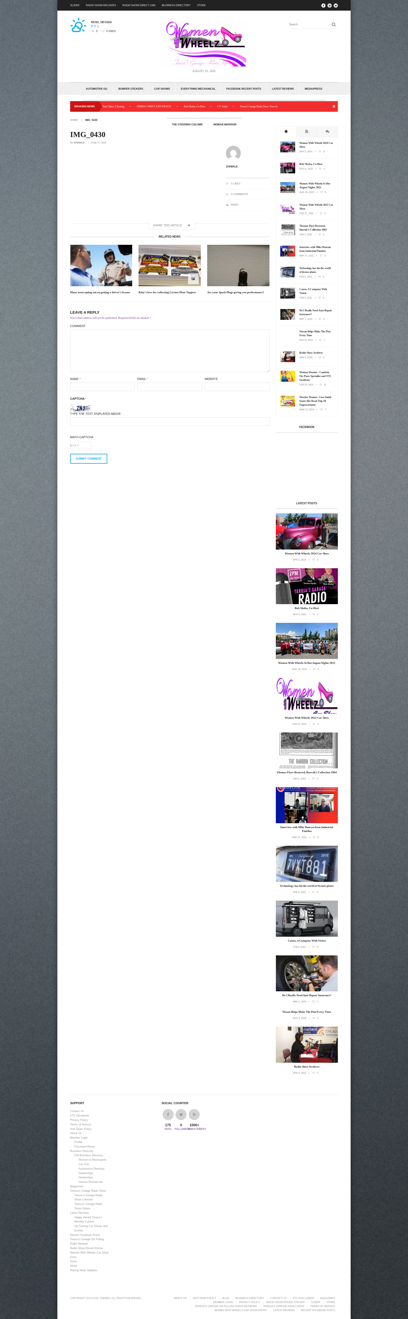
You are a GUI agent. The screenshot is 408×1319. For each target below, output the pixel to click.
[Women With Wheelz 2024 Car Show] (287, 151)
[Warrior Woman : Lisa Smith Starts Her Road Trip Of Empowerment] (287, 405)
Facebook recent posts (243, 88)
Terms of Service (80, 1124)
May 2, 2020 (305, 319)
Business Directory (176, 5)
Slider (74, 5)
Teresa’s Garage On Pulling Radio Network (226, 1306)
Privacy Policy (79, 1120)
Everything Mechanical (198, 88)
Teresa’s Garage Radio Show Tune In (197, 106)
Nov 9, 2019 (306, 340)
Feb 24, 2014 (306, 384)
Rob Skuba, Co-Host (133, 106)
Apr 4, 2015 (305, 357)
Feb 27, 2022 (306, 213)
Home (74, 120)
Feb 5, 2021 (305, 276)
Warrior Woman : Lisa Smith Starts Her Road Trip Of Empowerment (315, 401)
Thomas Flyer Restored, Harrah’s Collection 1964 (313, 227)
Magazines (77, 1186)
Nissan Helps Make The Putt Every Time (315, 333)
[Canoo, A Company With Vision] (287, 297)
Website (211, 378)
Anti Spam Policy (81, 1129)
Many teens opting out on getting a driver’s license (100, 292)
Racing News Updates (83, 1270)
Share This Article (168, 225)
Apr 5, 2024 (305, 151)
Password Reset (84, 1146)
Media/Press (313, 88)
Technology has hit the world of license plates (315, 270)
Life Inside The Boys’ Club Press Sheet (248, 106)
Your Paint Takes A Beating (294, 106)
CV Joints (161, 106)
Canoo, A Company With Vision (313, 291)
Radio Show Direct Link (139, 5)
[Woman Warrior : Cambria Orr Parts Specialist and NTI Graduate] (287, 380)
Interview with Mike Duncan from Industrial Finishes (315, 249)
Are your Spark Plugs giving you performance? (235, 292)
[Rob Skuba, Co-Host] (287, 172)
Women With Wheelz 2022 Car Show (316, 206)
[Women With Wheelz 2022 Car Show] (287, 213)
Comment (78, 325)
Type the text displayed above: (96, 413)
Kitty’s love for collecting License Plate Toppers (167, 292)
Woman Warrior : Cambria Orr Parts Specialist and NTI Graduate (315, 376)
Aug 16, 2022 (306, 192)
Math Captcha (81, 437)
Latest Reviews (283, 88)
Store (201, 5)
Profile (78, 1142)
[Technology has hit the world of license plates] (287, 276)
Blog (225, 1298)
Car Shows (162, 88)
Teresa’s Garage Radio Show (88, 1190)
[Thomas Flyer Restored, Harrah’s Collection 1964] (287, 234)
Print (234, 204)
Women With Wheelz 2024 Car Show (316, 145)
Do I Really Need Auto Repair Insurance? (315, 312)
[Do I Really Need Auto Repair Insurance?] (287, 318)
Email (142, 378)
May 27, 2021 (306, 255)
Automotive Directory (92, 1168)
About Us (76, 1133)
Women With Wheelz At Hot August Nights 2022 (314, 185)
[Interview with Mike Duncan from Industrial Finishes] (287, 255)
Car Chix (84, 1164)
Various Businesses (91, 1181)
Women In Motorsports (93, 1159)
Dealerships (86, 1173)
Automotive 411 (97, 88)
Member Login (79, 1137)
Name (75, 378)
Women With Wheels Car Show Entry (240, 1310)
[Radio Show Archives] (287, 361)
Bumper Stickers (130, 88)
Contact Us (77, 1111)
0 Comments (239, 194)
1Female (79, 142)
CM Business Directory (88, 1155)
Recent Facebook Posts (85, 1235)
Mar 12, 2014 (306, 409)
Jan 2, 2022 (305, 234)
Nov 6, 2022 (306, 168)
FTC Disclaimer (79, 1115)
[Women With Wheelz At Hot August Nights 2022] (287, 192)
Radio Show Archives (101, 5)
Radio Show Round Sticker (86, 1248)
